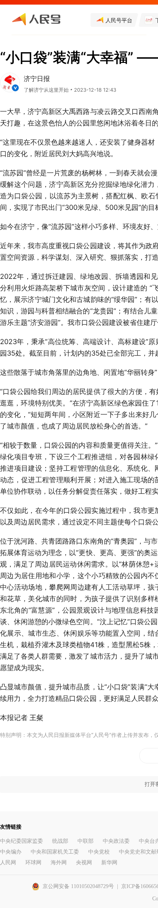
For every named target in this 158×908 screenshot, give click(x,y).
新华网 (109, 862)
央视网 (84, 862)
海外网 (59, 862)
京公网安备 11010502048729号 (78, 886)
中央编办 (10, 852)
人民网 (8, 862)
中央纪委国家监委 (21, 841)
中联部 (85, 841)
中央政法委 (116, 841)
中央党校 (99, 852)
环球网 (33, 862)
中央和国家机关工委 (55, 852)
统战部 (60, 841)
